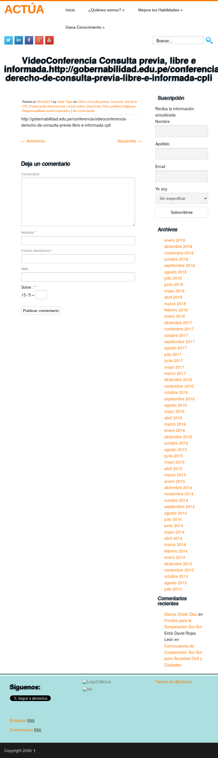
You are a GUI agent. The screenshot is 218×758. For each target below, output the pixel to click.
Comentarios (25, 729)
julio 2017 (173, 354)
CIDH (81, 101)
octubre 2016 (176, 392)
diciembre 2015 (178, 436)
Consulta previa (98, 101)
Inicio (70, 10)
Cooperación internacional (47, 106)
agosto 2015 (175, 449)
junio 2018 (173, 284)
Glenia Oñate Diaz (180, 614)
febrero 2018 (176, 310)
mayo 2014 (174, 532)
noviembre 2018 (179, 253)
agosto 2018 (175, 272)
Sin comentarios (84, 110)
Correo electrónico (36, 250)
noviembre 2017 (179, 329)
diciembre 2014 (178, 487)
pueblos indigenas (123, 106)
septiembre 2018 (179, 265)
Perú (105, 106)
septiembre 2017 (179, 341)
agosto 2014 (175, 513)
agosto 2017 (175, 348)
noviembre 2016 (179, 386)
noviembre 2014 (179, 493)
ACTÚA (24, 9)
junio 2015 (173, 455)
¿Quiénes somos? (106, 10)
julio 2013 (173, 589)
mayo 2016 (174, 411)
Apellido (162, 143)
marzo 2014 (175, 544)
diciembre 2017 (178, 322)
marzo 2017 (175, 373)
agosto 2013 (175, 582)
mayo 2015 (174, 462)
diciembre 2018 (178, 246)
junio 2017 (173, 360)
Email (160, 166)
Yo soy (161, 189)
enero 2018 (174, 316)
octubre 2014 (176, 500)
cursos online (75, 106)
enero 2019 (174, 240)
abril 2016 (173, 418)
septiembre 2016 (179, 399)
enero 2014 (174, 557)
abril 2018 (173, 297)
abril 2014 (173, 538)
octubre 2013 (176, 576)
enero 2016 (174, 430)
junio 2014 (173, 525)
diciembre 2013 (178, 563)
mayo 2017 (174, 367)
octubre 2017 (176, 335)
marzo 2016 (175, 424)
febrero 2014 (176, 551)
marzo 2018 (175, 303)
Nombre (28, 232)
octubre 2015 (176, 443)
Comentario (30, 173)
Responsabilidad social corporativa (46, 110)
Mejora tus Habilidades (160, 10)
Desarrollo (94, 106)
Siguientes (129, 141)
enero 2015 (174, 481)
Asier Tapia (65, 101)
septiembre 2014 (179, 506)
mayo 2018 (174, 291)
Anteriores (33, 141)
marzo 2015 (175, 474)
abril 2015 (173, 468)
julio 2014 (173, 519)
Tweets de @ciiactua (173, 681)
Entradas (22, 720)
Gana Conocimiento (85, 27)
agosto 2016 (175, 405)
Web (24, 268)
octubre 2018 (176, 259)
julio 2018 (173, 278)
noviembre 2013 (179, 570)
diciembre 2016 (178, 379)
